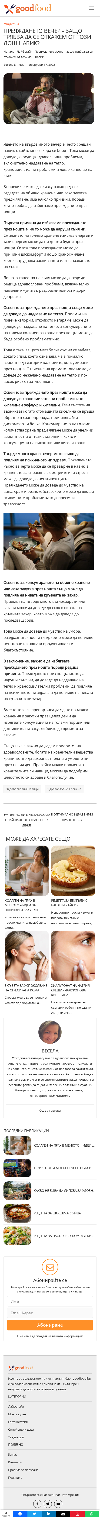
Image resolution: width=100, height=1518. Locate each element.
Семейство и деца (21, 1429)
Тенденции (16, 1437)
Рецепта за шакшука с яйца (57, 1213)
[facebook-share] (37, 1504)
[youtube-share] (58, 1504)
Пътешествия (18, 1422)
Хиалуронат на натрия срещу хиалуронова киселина (70, 990)
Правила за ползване (23, 1470)
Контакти (15, 1462)
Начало (8, 51)
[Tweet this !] (34, 1514)
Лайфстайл (11, 24)
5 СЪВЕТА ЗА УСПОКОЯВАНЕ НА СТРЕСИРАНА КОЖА (26, 987)
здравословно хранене (64, 789)
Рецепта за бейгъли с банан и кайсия (69, 902)
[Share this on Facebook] (20, 1514)
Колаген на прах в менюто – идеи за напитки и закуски (21, 905)
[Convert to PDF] (77, 1514)
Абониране (50, 1325)
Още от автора (50, 1110)
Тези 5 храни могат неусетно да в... (63, 1168)
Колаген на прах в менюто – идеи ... (64, 1145)
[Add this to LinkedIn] (49, 1514)
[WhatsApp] (92, 1514)
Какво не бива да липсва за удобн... (64, 1190)
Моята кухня (17, 1414)
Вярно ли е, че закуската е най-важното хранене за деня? (27, 819)
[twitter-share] (48, 1504)
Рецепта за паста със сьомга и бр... (63, 1236)
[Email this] (63, 1514)
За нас (12, 1454)
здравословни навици (22, 789)
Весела (50, 1051)
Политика (15, 1477)
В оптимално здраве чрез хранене (72, 817)
